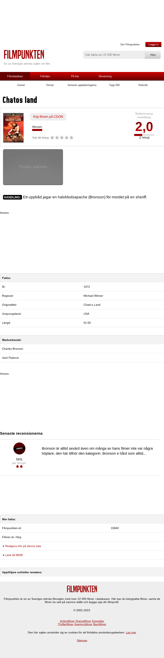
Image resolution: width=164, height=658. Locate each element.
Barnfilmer (99, 624)
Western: (37, 126)
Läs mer (131, 632)
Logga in (153, 44)
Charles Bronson (12, 348)
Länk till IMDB (14, 555)
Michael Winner (93, 295)
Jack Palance (10, 357)
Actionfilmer (67, 621)
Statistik (143, 85)
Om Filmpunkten (130, 44)
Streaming (105, 76)
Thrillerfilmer (66, 624)
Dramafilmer (83, 621)
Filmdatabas (15, 76)
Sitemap (82, 640)
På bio (75, 76)
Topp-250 (114, 85)
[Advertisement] (82, 242)
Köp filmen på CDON (48, 116)
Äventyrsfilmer (83, 624)
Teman (50, 85)
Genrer (21, 85)
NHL (19, 459)
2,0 (144, 126)
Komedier (98, 621)
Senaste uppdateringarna (82, 85)
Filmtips (45, 76)
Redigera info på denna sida (23, 546)
